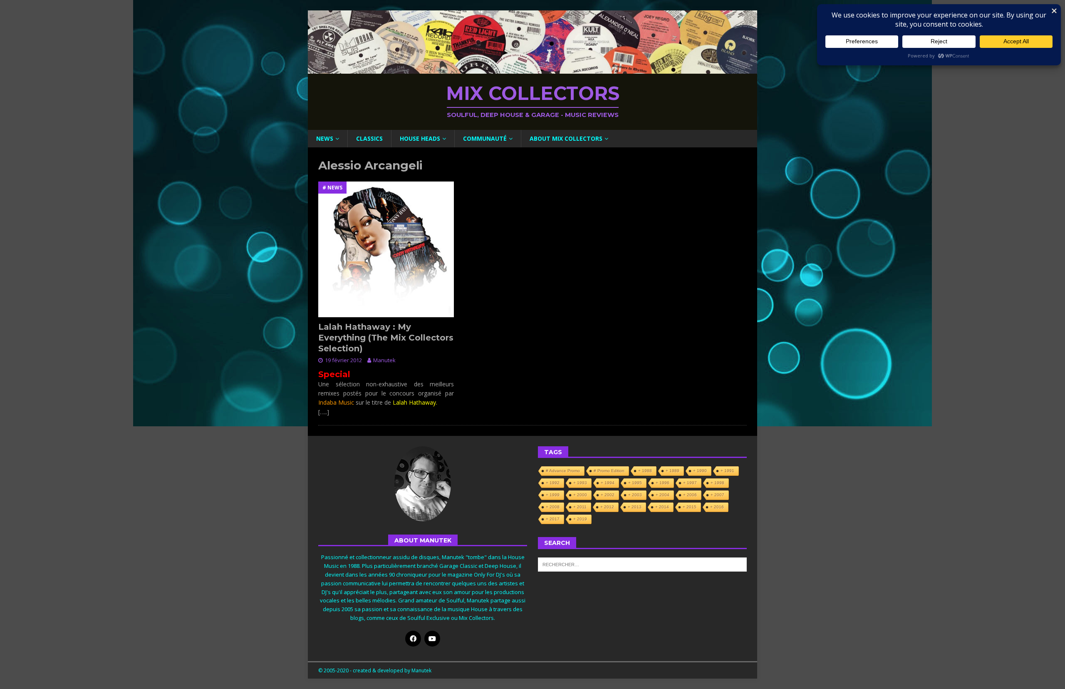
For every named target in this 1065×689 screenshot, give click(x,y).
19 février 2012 (343, 360)
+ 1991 (727, 470)
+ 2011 (580, 507)
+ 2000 (580, 494)
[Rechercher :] (642, 563)
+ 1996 (662, 482)
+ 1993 (580, 482)
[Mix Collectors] (532, 69)
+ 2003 (635, 494)
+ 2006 (690, 494)
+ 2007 (717, 494)
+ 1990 (700, 470)
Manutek (384, 360)
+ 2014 (662, 507)
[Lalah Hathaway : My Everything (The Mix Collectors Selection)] (386, 249)
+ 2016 (717, 507)
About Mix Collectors (566, 138)
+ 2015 (689, 507)
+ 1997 (690, 482)
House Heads (420, 138)
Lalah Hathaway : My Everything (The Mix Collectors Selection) (385, 337)
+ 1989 (672, 470)
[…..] (323, 412)
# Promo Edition (609, 470)
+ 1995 (635, 482)
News (324, 138)
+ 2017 (553, 519)
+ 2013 (634, 507)
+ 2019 (580, 519)
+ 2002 (607, 494)
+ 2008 (553, 507)
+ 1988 (645, 470)
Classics (369, 138)
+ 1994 (607, 482)
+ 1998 (717, 482)
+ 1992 (553, 482)
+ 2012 (607, 507)
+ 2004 (662, 494)
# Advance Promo (563, 470)
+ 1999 (553, 494)
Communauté (485, 138)
